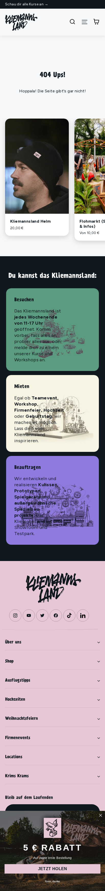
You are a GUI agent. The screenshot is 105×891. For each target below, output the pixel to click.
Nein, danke (52, 881)
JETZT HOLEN (52, 868)
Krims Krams (17, 776)
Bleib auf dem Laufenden (29, 798)
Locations (13, 757)
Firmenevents (17, 738)
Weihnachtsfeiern (21, 719)
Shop (9, 661)
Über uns (13, 642)
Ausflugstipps (17, 681)
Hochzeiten (15, 700)
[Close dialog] (100, 815)
